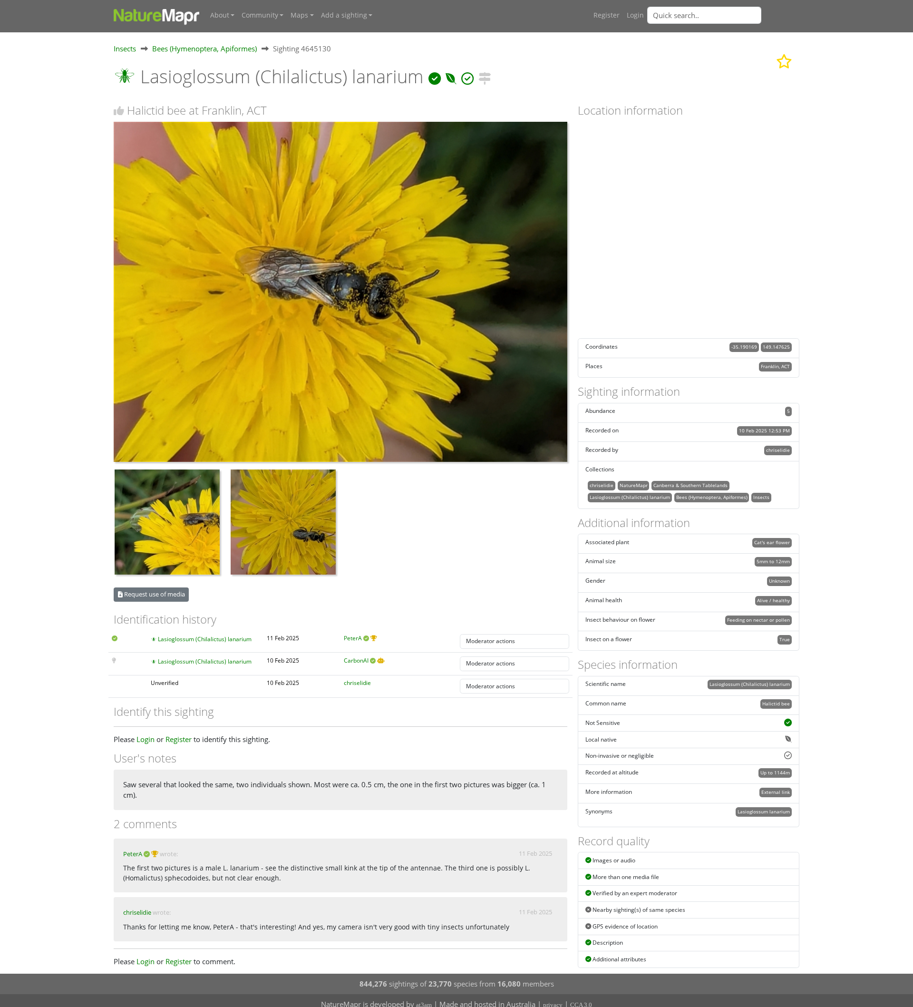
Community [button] (260, 15)
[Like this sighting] (119, 110)
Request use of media (154, 594)
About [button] (219, 15)
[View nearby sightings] (484, 76)
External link (775, 792)
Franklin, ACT (775, 366)
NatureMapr (634, 485)
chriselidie (357, 683)
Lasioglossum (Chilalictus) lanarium (205, 639)
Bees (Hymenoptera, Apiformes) (204, 48)
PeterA (353, 638)
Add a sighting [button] (344, 15)
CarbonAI (356, 660)
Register (606, 15)
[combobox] (723, 15)
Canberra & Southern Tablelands (690, 485)
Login (635, 15)
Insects (125, 48)
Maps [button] (299, 15)
